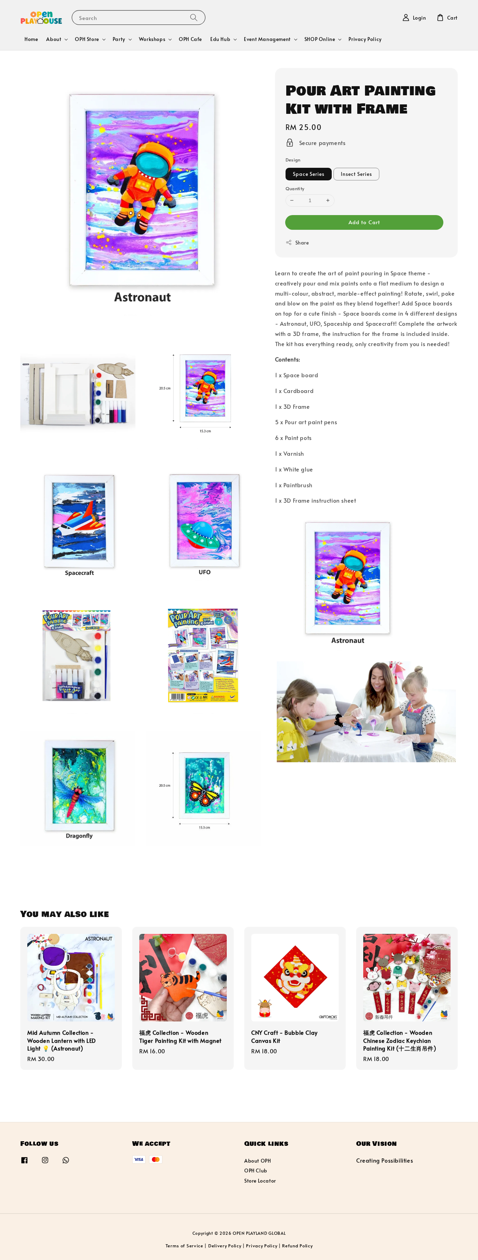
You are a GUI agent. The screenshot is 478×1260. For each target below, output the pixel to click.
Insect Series (356, 174)
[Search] (194, 17)
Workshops (152, 39)
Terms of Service (184, 1245)
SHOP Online (319, 39)
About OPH (257, 1161)
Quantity (295, 188)
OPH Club (255, 1170)
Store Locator (260, 1180)
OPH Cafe (190, 39)
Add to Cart (364, 222)
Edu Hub (220, 39)
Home (31, 39)
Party (119, 39)
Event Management (267, 39)
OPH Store (87, 39)
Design (293, 160)
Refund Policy (297, 1245)
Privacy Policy (365, 39)
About (53, 39)
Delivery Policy (224, 1245)
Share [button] (302, 242)
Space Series (308, 174)
